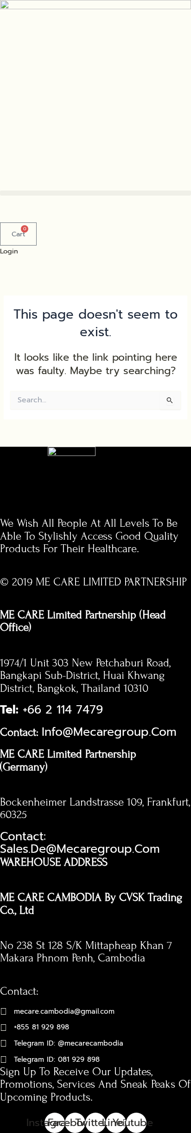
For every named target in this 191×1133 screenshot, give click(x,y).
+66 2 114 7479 (53, 710)
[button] (95, 193)
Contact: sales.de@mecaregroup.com (82, 843)
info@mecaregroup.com (111, 732)
